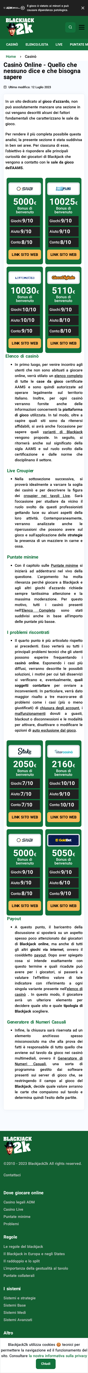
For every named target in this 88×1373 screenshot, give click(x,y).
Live (59, 44)
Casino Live (13, 1209)
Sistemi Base (15, 1305)
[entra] (25, 188)
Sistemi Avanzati (18, 1320)
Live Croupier (20, 470)
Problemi (11, 1224)
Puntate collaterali (19, 1275)
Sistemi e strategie (20, 1298)
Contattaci (12, 1175)
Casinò (12, 44)
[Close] (81, 8)
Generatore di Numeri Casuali (36, 1022)
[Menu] (81, 27)
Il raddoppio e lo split (22, 1261)
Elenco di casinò (22, 356)
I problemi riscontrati (28, 632)
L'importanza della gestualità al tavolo (36, 1268)
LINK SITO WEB (25, 254)
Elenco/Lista (37, 44)
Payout (14, 918)
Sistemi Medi (15, 1312)
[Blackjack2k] (20, 27)
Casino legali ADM (19, 1202)
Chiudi (45, 1364)
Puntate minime (22, 557)
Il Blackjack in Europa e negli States (34, 1254)
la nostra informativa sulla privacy (58, 1356)
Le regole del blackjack (23, 1246)
